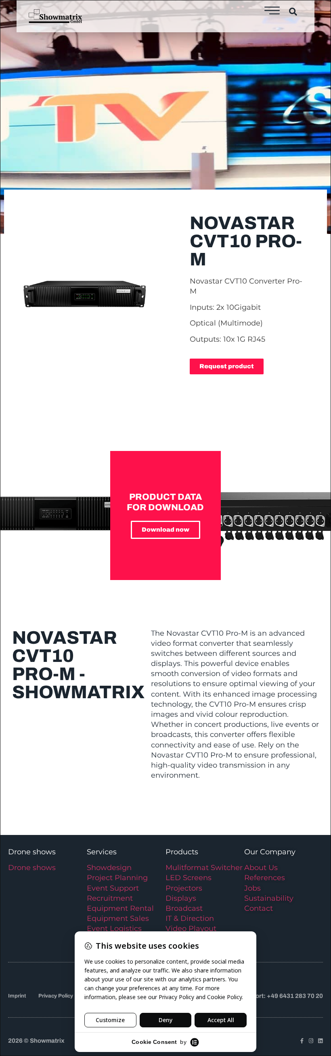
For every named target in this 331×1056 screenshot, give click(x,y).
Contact (258, 908)
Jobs (252, 888)
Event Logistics (114, 928)
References (264, 877)
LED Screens (189, 877)
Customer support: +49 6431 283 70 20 (267, 996)
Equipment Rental (120, 908)
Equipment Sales (118, 918)
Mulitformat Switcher (204, 867)
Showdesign (109, 867)
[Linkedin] (320, 1040)
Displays (181, 898)
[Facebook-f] (301, 1040)
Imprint (17, 996)
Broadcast (184, 908)
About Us (261, 867)
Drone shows (32, 867)
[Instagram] (311, 1040)
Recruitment (110, 898)
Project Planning (117, 877)
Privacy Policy (55, 996)
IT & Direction (190, 918)
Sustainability (268, 898)
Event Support (113, 888)
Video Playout (191, 928)
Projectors (184, 888)
